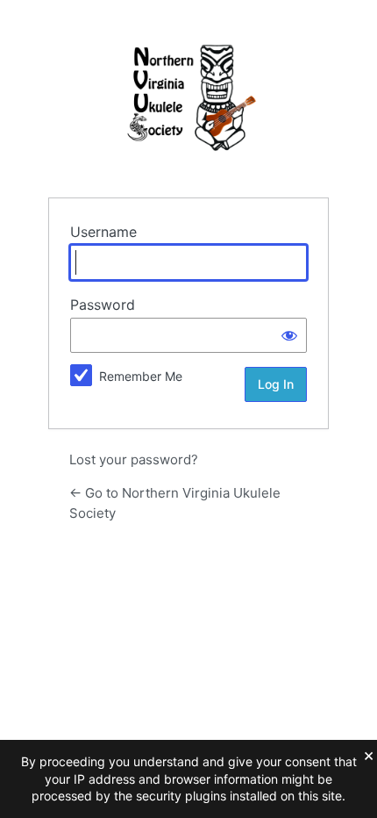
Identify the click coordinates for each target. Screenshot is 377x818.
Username (103, 231)
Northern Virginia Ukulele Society (188, 97)
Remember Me (140, 376)
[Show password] (289, 335)
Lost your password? (133, 459)
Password (102, 304)
